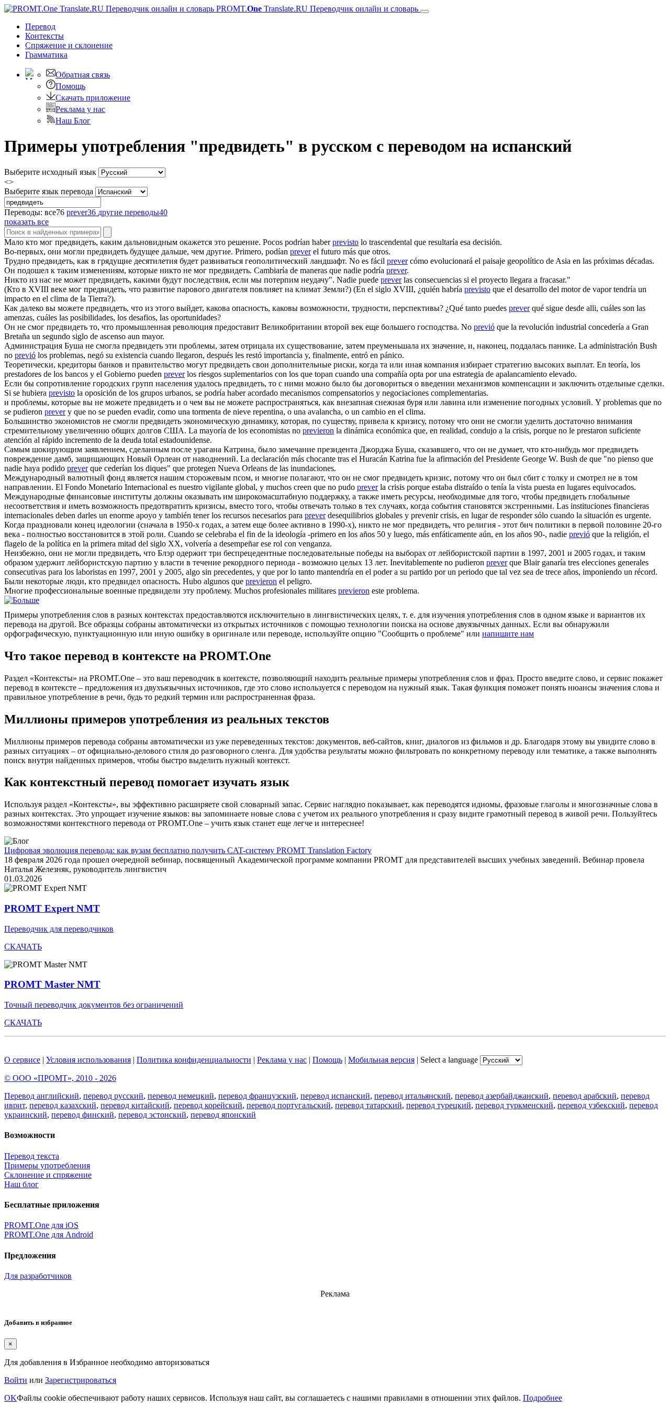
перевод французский (257, 1095)
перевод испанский (335, 1095)
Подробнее (542, 1397)
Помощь (70, 86)
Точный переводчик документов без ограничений (93, 1004)
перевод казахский (62, 1105)
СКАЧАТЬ (23, 946)
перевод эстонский (152, 1114)
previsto (345, 242)
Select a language (449, 1059)
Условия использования (88, 1059)
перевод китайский (135, 1105)
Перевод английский (41, 1095)
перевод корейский (208, 1105)
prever (300, 251)
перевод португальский (289, 1105)
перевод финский (82, 1114)
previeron (318, 430)
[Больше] (21, 600)
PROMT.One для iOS (41, 1225)
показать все (26, 221)
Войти (15, 1380)
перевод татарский (368, 1105)
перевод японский (223, 1114)
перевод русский (113, 1095)
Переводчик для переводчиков (59, 928)
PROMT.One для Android (48, 1234)
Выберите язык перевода (48, 191)
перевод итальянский (412, 1095)
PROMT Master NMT (52, 984)
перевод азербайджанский (502, 1095)
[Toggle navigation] (424, 11)
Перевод (40, 26)
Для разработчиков (38, 1275)
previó (484, 326)
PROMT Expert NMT (52, 908)
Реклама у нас (80, 109)
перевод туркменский (514, 1105)
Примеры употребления (47, 1165)
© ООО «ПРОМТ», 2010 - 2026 (60, 1078)
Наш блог (21, 1184)
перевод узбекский (591, 1105)
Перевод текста (31, 1156)
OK (10, 1397)
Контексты (44, 35)
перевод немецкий (181, 1095)
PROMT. (316, 8)
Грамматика (46, 54)
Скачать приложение (92, 97)
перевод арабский (585, 1095)
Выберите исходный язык (50, 172)
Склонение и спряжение (48, 1174)
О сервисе (22, 1059)
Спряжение (69, 45)
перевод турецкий (438, 1105)
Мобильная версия (381, 1059)
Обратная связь (82, 74)
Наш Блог (73, 120)
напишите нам (508, 633)
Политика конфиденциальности (194, 1059)
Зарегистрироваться (80, 1380)
